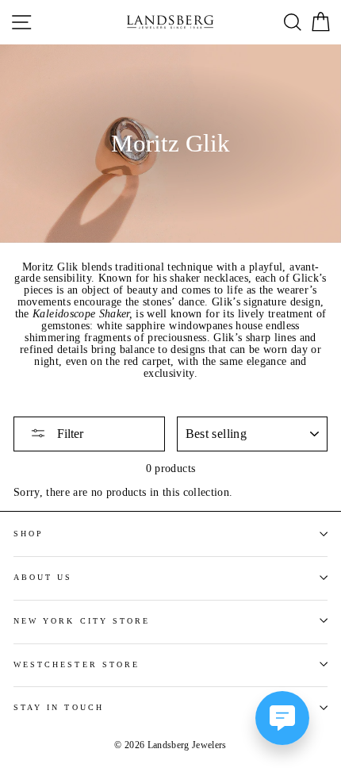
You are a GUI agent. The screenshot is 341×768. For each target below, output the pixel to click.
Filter (68, 433)
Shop (28, 533)
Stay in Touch (58, 707)
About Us (42, 577)
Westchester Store (76, 664)
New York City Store (81, 620)
